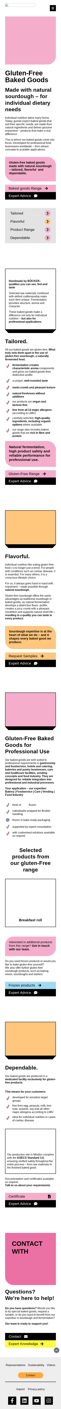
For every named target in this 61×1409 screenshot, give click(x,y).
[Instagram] (49, 1401)
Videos (51, 1365)
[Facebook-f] (12, 1401)
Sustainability (36, 1365)
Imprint (20, 1389)
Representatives (15, 1365)
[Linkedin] (24, 1401)
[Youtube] (37, 1401)
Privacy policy (36, 1389)
